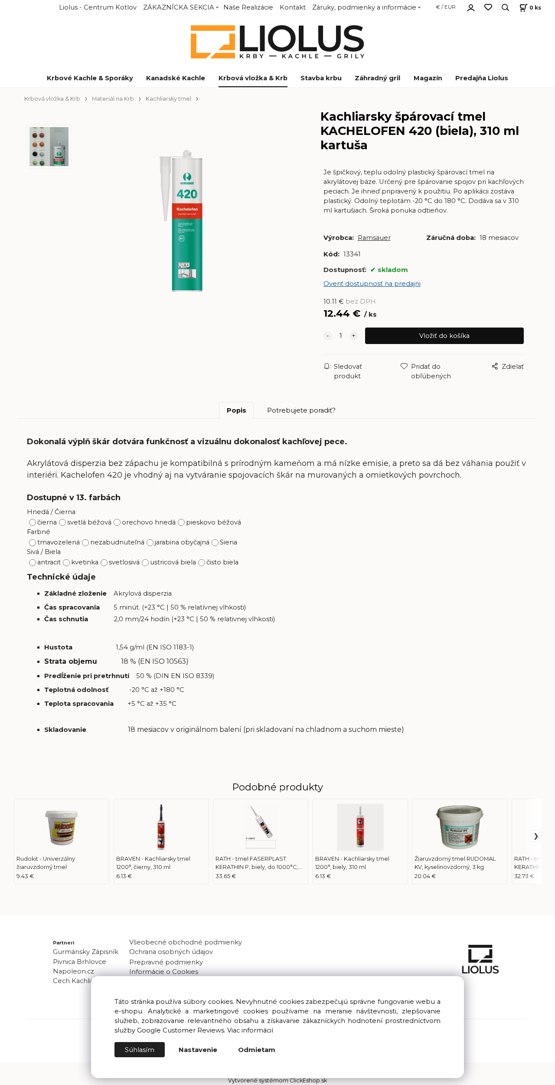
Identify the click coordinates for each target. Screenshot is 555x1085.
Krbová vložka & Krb (253, 78)
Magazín (428, 78)
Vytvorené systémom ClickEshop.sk (277, 1080)
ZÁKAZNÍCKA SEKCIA (178, 7)
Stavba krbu (321, 78)
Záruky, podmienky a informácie (364, 7)
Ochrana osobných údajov (171, 952)
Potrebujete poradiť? (301, 410)
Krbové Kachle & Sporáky (90, 78)
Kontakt (293, 7)
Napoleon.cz (73, 971)
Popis (236, 410)
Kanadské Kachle (175, 78)
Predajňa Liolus (481, 78)
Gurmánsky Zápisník (85, 952)
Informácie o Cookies (163, 972)
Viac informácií (250, 1030)
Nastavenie (198, 1050)
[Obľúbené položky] (488, 7)
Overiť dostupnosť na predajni (372, 284)
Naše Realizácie (248, 7)
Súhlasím (139, 1050)
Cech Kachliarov (78, 981)
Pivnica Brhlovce (81, 962)
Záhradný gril (377, 78)
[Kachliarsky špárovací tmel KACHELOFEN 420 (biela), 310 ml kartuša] (187, 228)
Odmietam (256, 1050)
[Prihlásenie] (471, 6)
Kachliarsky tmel (168, 98)
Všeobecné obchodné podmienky (185, 942)
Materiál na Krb (113, 98)
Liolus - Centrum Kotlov (98, 7)
